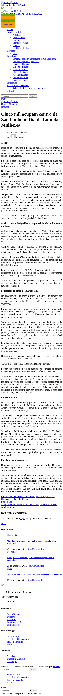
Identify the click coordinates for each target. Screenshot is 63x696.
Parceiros (11, 619)
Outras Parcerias (20, 77)
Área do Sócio (8, 24)
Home (4, 104)
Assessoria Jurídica (21, 74)
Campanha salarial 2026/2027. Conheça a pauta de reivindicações (34, 574)
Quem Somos (19, 37)
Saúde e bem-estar (21, 80)
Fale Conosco (13, 625)
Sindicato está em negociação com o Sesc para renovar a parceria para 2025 (34, 60)
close (3, 523)
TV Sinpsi (12, 661)
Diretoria (17, 40)
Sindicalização (13, 636)
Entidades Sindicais (22, 48)
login (22, 518)
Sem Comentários (35, 549)
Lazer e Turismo (20, 69)
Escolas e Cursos (21, 64)
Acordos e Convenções (18, 639)
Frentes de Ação (20, 42)
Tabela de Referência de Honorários (29, 88)
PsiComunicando (15, 641)
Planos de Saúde (20, 72)
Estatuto (16, 45)
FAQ (15, 53)
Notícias (17, 34)
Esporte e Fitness (21, 66)
